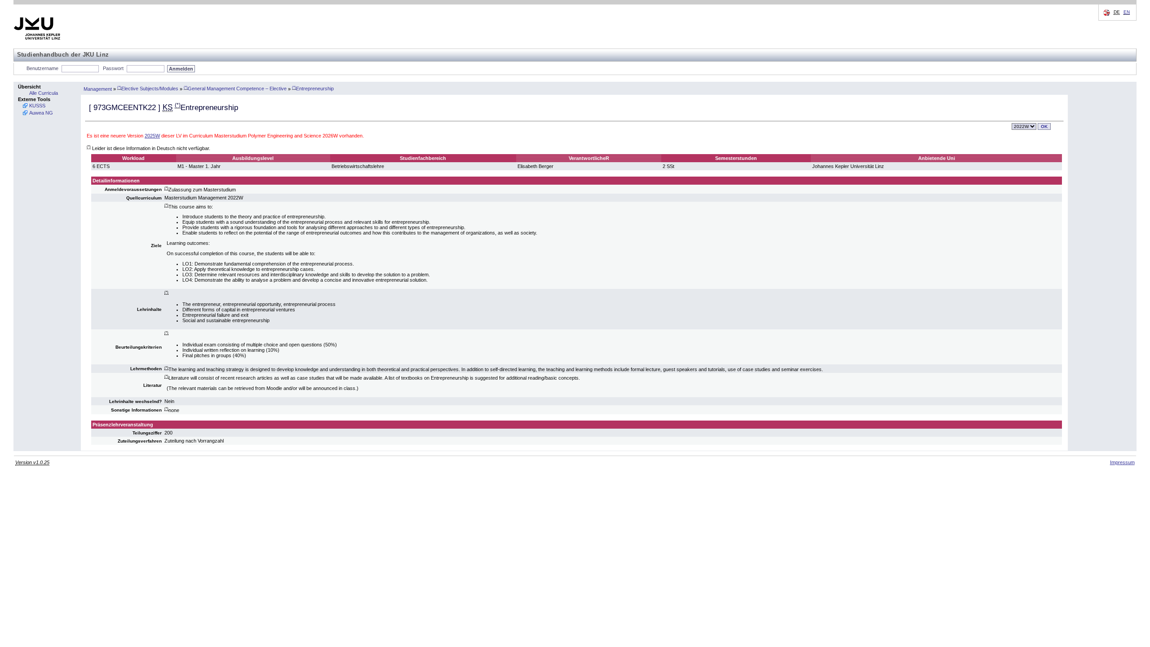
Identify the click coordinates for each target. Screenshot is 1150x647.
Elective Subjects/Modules (147, 88)
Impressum (1122, 462)
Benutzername (42, 68)
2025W (152, 135)
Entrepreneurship (313, 88)
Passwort (113, 68)
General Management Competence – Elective (235, 88)
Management (98, 88)
